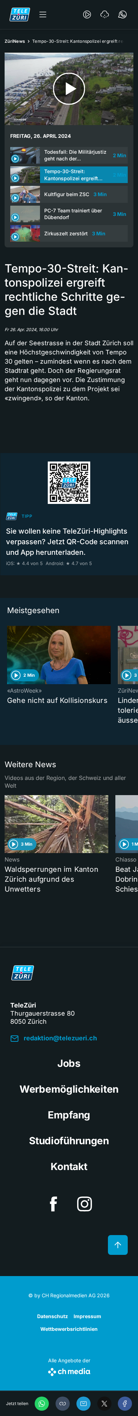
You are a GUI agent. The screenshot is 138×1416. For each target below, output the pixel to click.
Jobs (69, 1063)
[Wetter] (104, 14)
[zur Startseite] (19, 14)
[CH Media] (69, 1370)
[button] (63, 1404)
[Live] (87, 14)
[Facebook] (125, 1404)
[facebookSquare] (53, 1204)
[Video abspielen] (69, 89)
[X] (104, 1404)
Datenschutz (52, 1316)
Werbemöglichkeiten (69, 1089)
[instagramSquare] (84, 1204)
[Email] (83, 1404)
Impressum (87, 1316)
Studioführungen (69, 1141)
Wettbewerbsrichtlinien (69, 1329)
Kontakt (69, 1167)
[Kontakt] (122, 14)
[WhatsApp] (42, 1404)
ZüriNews (15, 41)
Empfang (69, 1115)
